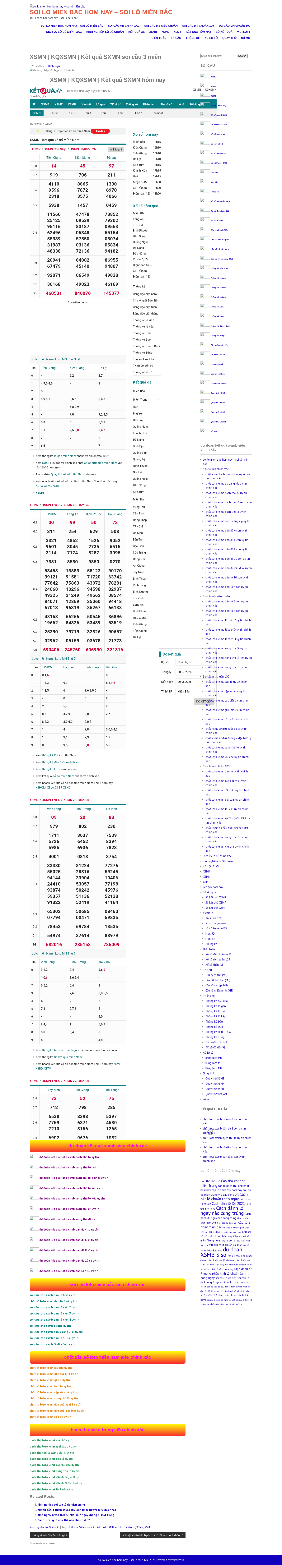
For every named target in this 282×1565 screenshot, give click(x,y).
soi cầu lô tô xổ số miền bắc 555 (221, 1300)
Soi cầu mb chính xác (124, 25)
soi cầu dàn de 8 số (208, 1286)
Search (242, 55)
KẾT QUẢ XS (136, 31)
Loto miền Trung (218, 383)
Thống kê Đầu (217, 307)
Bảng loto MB (213, 1058)
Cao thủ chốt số (210, 1181)
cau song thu (231, 1194)
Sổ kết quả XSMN (219, 125)
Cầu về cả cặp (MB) (220, 249)
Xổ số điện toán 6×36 (218, 954)
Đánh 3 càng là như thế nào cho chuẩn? (63, 1520)
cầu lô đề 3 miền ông (232, 1227)
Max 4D (214, 182)
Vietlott (243, 31)
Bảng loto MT (213, 1063)
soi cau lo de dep (226, 1278)
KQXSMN (138, 1527)
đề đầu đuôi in (235, 1304)
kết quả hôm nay (198, 31)
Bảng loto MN (213, 1068)
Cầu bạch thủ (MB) (219, 230)
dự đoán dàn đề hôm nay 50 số (214, 1260)
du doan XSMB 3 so (221, 1252)
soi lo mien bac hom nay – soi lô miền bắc (101, 12)
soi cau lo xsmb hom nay (236, 1282)
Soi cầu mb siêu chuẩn (161, 25)
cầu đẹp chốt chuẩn (220, 1245)
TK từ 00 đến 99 (218, 355)
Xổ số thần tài (217, 220)
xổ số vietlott (217, 144)
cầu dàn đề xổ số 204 (228, 1223)
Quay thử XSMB (218, 393)
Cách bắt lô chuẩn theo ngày (224, 1196)
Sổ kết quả (224, 31)
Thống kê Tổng (217, 335)
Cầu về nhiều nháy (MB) (222, 259)
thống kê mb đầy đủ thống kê (49, 1535)
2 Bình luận (53, 66)
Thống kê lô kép (218, 297)
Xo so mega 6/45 (218, 153)
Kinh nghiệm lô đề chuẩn (105, 31)
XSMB (153, 31)
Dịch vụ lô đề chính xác (64, 31)
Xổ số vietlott (214, 918)
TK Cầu (176, 37)
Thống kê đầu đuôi (219, 268)
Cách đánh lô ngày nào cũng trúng (222, 1210)
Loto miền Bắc (217, 364)
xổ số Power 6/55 (219, 163)
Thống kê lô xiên (218, 288)
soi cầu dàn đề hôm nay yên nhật (232, 1286)
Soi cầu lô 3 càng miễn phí (218, 1295)
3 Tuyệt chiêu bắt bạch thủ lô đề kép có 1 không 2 (153, 1535)
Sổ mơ (214, 431)
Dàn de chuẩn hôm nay (239, 1256)
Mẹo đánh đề (243, 1269)
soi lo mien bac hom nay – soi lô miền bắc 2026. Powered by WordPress (141, 1560)
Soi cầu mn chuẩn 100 (234, 25)
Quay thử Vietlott (218, 422)
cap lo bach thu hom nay (227, 1190)
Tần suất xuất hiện (219, 345)
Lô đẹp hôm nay (224, 1269)
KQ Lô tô (211, 37)
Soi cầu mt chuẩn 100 (198, 25)
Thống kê (193, 37)
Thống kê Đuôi (217, 316)
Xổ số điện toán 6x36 (220, 201)
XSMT (177, 31)
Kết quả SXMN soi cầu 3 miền (114, 1527)
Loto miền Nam (218, 374)
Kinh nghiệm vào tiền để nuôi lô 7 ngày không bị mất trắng (75, 1515)
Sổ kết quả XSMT (219, 134)
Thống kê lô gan (218, 278)
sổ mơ (245, 37)
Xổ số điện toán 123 (220, 211)
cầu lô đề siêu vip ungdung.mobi (227, 1232)
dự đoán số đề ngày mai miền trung (222, 1264)
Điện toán (159, 37)
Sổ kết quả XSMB (219, 115)
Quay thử (229, 37)
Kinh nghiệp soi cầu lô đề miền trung (61, 1504)
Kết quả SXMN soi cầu (82, 1527)
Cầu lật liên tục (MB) (220, 240)
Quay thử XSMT (218, 412)
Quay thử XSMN (218, 403)
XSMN (165, 31)
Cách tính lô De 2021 (228, 1203)
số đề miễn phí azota (219, 1304)
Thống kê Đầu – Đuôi (220, 326)
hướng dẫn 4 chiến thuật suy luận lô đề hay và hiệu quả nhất (76, 1510)
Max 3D (214, 173)
